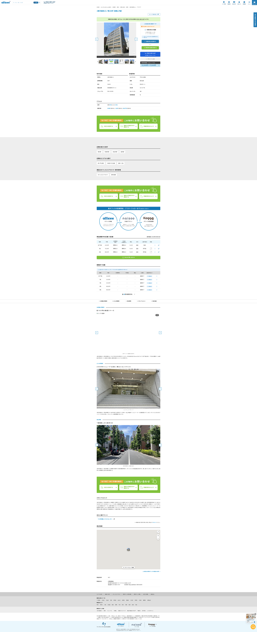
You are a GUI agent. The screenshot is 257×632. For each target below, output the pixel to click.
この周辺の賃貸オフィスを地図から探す (151, 571)
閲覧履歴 (244, 0)
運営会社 (152, 594)
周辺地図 (155, 301)
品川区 (119, 600)
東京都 (114, 7)
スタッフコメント (141, 301)
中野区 (136, 600)
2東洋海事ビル (133, 7)
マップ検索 (234, 1)
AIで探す (35, 2)
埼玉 (123, 604)
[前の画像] (96, 39)
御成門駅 (125, 108)
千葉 (119, 604)
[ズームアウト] (158, 538)
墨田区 (144, 600)
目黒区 (123, 600)
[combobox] (27, 2)
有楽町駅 (107, 152)
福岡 (116, 604)
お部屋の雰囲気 (103, 301)
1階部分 (139, 610)
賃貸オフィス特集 (137, 594)
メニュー (249, 0)
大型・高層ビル (99, 610)
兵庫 (129, 604)
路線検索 (228, 0)
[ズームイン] (158, 535)
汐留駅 (116, 108)
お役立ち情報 (145, 594)
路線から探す (107, 594)
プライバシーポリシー (136, 630)
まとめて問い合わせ (130, 257)
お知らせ (154, 522)
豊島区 (127, 600)
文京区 (131, 600)
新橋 (127, 7)
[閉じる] (255, 614)
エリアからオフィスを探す (106, 7)
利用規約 (130, 630)
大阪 (105, 604)
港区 (118, 7)
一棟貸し (115, 610)
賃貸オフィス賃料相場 (127, 594)
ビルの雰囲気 (116, 301)
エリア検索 (223, 1)
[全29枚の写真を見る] (134, 53)
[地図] (116, 105)
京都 (126, 604)
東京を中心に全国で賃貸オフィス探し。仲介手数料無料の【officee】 (128, 629)
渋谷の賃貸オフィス (108, 617)
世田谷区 (149, 600)
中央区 (103, 600)
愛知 (113, 604)
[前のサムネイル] (97, 61)
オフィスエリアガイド (103, 174)
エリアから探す (99, 594)
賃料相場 (113, 174)
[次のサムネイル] (135, 61)
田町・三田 (120, 163)
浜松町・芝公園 (111, 163)
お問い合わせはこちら (254, 2)
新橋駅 (108, 108)
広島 (136, 604)
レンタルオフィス (150, 610)
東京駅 (99, 152)
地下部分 (144, 610)
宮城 (133, 604)
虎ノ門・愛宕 (101, 163)
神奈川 (101, 604)
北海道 (109, 604)
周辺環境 (129, 301)
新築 (105, 610)
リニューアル (109, 610)
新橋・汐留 (122, 7)
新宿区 (115, 600)
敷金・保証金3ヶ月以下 (131, 610)
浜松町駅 (115, 152)
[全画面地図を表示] (158, 532)
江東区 (140, 600)
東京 (97, 604)
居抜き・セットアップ (122, 610)
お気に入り (239, 1)
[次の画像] (136, 39)
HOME (98, 7)
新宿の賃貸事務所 (115, 617)
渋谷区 (107, 600)
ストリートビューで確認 (129, 567)
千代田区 (98, 600)
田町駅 (122, 152)
